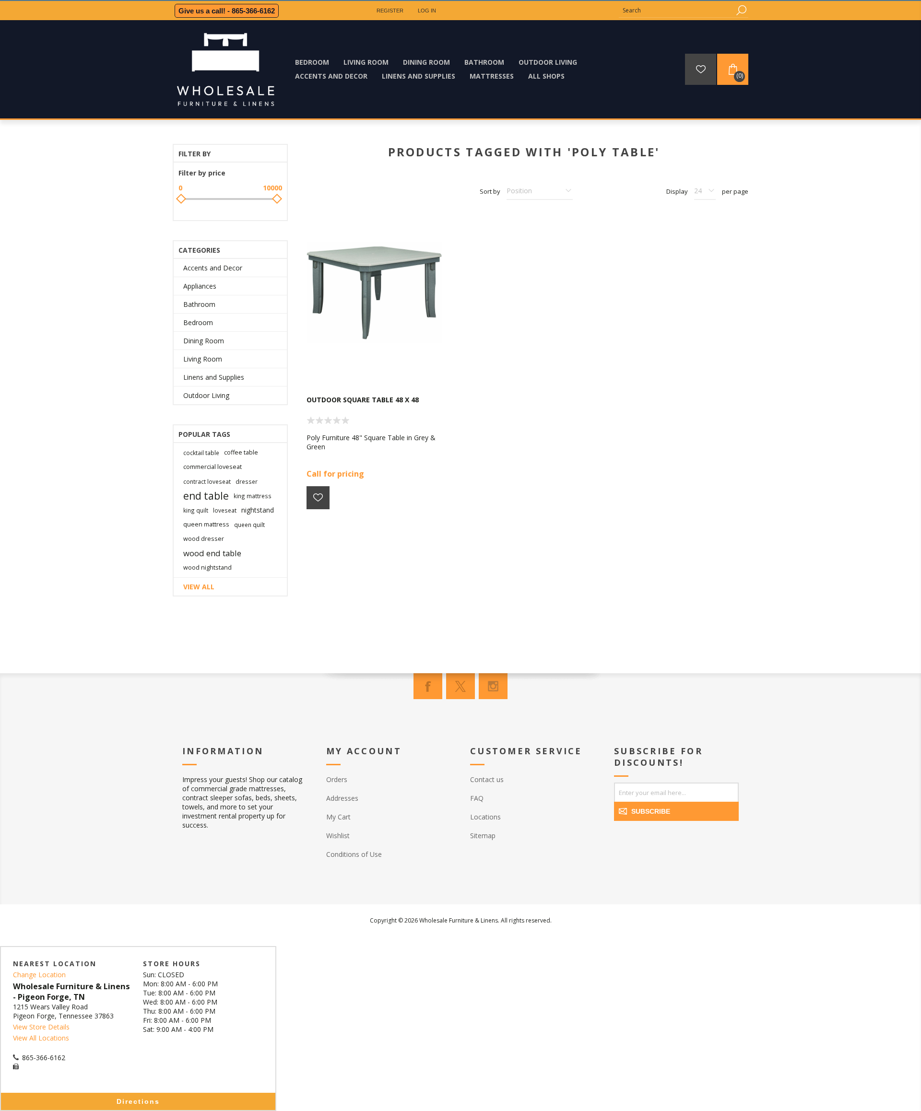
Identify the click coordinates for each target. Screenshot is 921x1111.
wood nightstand (207, 567)
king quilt (195, 510)
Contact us (487, 779)
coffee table (241, 452)
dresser (247, 481)
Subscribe (650, 811)
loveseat (224, 510)
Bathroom (199, 304)
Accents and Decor (212, 267)
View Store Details (41, 1026)
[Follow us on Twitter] (460, 686)
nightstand (257, 510)
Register (390, 10)
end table (206, 496)
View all (198, 586)
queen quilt (249, 524)
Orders (336, 779)
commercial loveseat (212, 467)
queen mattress (206, 524)
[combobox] (676, 10)
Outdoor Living (206, 395)
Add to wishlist (318, 497)
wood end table (212, 553)
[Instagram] (493, 686)
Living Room (202, 358)
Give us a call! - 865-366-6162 (226, 11)
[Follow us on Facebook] (427, 686)
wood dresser (203, 539)
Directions (138, 1101)
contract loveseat (207, 481)
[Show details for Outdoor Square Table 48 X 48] (374, 293)
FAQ (477, 798)
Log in (427, 10)
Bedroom (198, 322)
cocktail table (201, 452)
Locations (485, 816)
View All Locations (41, 1037)
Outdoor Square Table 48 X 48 (363, 399)
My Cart (338, 816)
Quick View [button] (379, 367)
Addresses (342, 798)
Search (741, 10)
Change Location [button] (39, 974)
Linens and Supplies (213, 377)
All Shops (546, 76)
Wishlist (338, 835)
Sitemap (483, 835)
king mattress (253, 496)
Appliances (199, 286)
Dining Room (203, 340)
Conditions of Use (354, 854)
